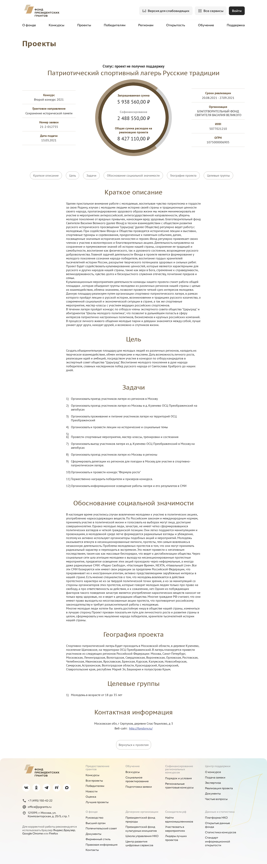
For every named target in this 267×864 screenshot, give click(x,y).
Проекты (84, 25)
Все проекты (94, 780)
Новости (92, 791)
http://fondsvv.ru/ (141, 728)
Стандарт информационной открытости (217, 841)
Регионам (145, 25)
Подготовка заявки (138, 786)
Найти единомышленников (179, 819)
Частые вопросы (216, 799)
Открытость (175, 25)
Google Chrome (32, 833)
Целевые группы (218, 175)
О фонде (29, 25)
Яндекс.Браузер (64, 830)
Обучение (206, 25)
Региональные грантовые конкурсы (179, 785)
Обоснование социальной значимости (133, 175)
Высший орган (96, 823)
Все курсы (132, 772)
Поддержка (236, 25)
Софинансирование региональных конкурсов (179, 769)
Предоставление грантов (97, 768)
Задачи (91, 175)
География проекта (183, 175)
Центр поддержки (217, 766)
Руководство (94, 817)
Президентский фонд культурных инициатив (141, 828)
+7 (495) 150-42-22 (40, 800)
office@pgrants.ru (39, 807)
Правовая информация (101, 844)
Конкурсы (56, 25)
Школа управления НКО (142, 836)
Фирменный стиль (98, 839)
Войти (237, 11)
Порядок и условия (178, 778)
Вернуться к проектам (134, 745)
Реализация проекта (219, 788)
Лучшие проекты (97, 802)
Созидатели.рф (175, 811)
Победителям (114, 25)
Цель (72, 175)
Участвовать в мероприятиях (175, 828)
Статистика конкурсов (220, 832)
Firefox (53, 833)
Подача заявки (215, 777)
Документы (213, 793)
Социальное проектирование (137, 779)
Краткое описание (46, 175)
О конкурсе (213, 772)
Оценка (91, 796)
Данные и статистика (220, 811)
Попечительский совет (101, 828)
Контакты (92, 850)
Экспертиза (213, 783)
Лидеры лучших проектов (176, 838)
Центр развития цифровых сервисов (139, 843)
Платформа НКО (216, 817)
